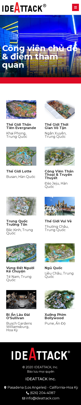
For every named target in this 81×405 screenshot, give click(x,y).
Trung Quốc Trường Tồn (17, 223)
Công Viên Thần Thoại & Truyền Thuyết (59, 174)
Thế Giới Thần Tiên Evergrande (21, 126)
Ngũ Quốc (53, 268)
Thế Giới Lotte (19, 171)
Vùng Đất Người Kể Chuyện (20, 269)
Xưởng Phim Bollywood (55, 316)
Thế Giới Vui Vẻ (58, 221)
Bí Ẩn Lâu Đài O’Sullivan (18, 316)
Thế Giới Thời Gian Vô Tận (56, 126)
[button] (75, 7)
